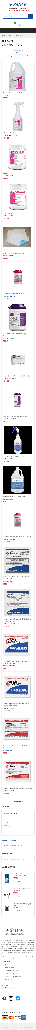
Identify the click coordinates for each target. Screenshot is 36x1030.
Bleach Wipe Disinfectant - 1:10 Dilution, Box (18, 788)
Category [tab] (6, 816)
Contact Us (8, 979)
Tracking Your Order (11, 971)
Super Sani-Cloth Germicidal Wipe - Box (17, 376)
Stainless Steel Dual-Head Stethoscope (21, 889)
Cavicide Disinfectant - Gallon (13, 93)
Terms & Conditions (11, 973)
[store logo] (18, 7)
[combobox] (15, 16)
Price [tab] (5, 831)
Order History (9, 968)
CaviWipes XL (8, 213)
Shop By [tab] (5, 806)
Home (4, 35)
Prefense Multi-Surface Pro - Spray (15, 456)
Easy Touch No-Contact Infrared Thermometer (21, 875)
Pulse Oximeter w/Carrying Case (22, 904)
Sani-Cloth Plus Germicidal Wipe (14, 294)
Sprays (6, 822)
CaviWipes (6, 173)
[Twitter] (17, 998)
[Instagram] (11, 998)
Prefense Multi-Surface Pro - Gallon (15, 496)
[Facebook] (4, 998)
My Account (8, 965)
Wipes (6, 826)
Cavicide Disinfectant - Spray (14, 133)
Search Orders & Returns (13, 976)
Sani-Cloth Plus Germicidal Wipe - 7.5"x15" (18, 537)
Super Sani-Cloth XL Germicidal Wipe (15, 416)
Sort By (9, 56)
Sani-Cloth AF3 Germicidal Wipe (13, 253)
